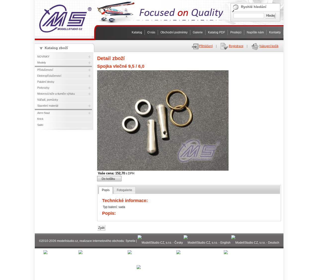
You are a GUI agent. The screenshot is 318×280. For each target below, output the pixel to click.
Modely (41, 62)
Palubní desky (45, 81)
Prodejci (235, 32)
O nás (151, 32)
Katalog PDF (216, 32)
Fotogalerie (124, 190)
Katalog (137, 32)
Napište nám (255, 32)
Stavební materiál (47, 105)
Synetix (130, 241)
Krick (40, 118)
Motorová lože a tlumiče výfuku (56, 93)
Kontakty (275, 32)
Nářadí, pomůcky (47, 99)
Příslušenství (45, 69)
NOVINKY (43, 56)
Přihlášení (206, 46)
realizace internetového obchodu (102, 241)
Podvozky (43, 87)
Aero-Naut (43, 112)
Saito (40, 124)
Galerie (198, 32)
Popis (106, 190)
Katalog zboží (56, 48)
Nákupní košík (268, 46)
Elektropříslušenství (49, 75)
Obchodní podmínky (174, 32)
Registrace (236, 46)
